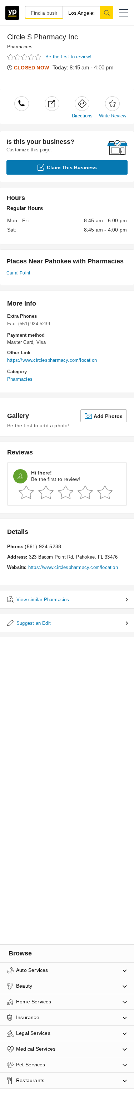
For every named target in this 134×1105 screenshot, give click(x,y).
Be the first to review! (68, 56)
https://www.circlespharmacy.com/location (52, 360)
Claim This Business (72, 167)
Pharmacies (20, 46)
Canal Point (18, 273)
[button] (123, 12)
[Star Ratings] (25, 57)
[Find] (106, 12)
